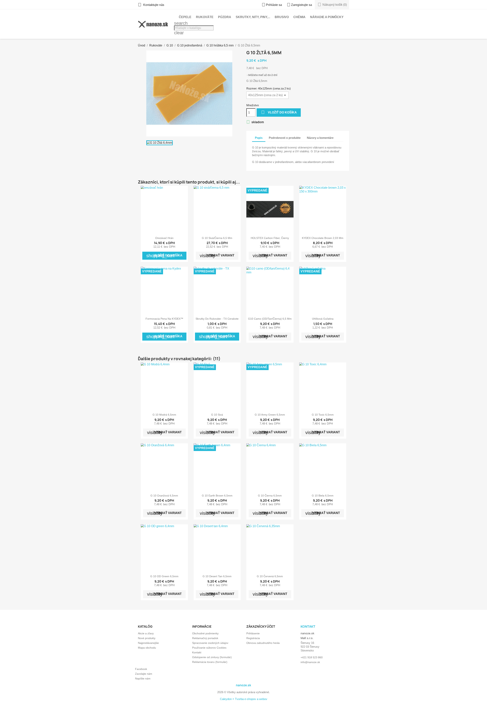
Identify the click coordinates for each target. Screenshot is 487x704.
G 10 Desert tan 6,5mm (217, 576)
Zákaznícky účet (260, 626)
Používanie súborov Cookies (209, 647)
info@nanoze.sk (310, 662)
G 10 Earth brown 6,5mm (217, 495)
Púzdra (224, 17)
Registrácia (253, 638)
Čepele (185, 17)
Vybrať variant (217, 255)
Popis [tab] (259, 137)
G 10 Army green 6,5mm (270, 414)
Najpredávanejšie (148, 642)
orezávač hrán (164, 237)
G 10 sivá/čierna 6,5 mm (217, 237)
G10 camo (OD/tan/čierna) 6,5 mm (270, 318)
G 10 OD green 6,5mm (164, 576)
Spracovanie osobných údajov (210, 642)
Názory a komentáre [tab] (320, 137)
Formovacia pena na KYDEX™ (164, 318)
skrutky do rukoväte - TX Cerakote (217, 318)
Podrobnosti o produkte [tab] (285, 137)
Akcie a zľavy (146, 633)
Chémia (299, 17)
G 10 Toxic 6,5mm (323, 414)
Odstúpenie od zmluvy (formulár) (212, 657)
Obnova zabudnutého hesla (263, 642)
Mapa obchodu (147, 647)
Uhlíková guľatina (322, 318)
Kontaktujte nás (151, 4)
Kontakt (196, 652)
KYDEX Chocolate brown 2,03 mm (322, 237)
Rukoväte (204, 17)
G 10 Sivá (217, 414)
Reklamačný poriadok (205, 638)
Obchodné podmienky (205, 633)
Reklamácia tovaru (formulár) (209, 661)
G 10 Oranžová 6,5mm (164, 495)
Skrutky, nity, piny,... (253, 17)
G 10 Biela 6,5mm (322, 495)
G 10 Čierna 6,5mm (270, 495)
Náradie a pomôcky (327, 17)
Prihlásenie (253, 633)
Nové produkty (146, 638)
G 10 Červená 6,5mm (270, 576)
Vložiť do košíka (279, 112)
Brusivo (282, 17)
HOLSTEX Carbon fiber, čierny (270, 237)
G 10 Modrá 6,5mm (164, 414)
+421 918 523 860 (312, 657)
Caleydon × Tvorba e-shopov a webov (243, 699)
